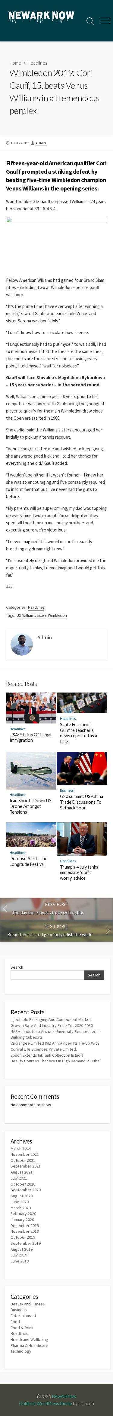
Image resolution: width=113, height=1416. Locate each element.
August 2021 (22, 1172)
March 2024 (21, 1148)
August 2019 (22, 1249)
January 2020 (22, 1219)
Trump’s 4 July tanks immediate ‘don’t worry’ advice (79, 872)
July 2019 (19, 1255)
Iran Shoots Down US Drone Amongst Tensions (31, 806)
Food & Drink (22, 1327)
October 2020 (23, 1184)
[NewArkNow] (41, 18)
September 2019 (26, 1243)
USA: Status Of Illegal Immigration (30, 737)
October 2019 (23, 1237)
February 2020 (23, 1213)
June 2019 (20, 1261)
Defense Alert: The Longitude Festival (28, 861)
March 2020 (21, 1207)
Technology (21, 1351)
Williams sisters (34, 615)
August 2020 (22, 1195)
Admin (41, 143)
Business (67, 790)
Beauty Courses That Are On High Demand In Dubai (55, 1061)
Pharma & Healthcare (29, 1345)
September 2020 (26, 1189)
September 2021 (26, 1166)
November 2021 (25, 1154)
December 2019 (25, 1225)
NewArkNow (64, 1396)
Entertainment (23, 1315)
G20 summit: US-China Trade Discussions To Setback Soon (81, 802)
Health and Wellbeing (29, 1339)
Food (15, 1321)
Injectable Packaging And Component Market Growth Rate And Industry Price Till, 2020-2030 (52, 1022)
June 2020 (20, 1201)
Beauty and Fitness (28, 1304)
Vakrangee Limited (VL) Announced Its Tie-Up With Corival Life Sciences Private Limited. (55, 1046)
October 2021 (23, 1160)
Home (15, 62)
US (19, 615)
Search (17, 967)
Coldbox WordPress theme (45, 1403)
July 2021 (19, 1178)
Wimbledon (57, 615)
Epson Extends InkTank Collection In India (47, 1055)
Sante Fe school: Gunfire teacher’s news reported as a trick (78, 733)
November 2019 (25, 1231)
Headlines (37, 62)
